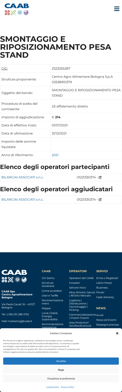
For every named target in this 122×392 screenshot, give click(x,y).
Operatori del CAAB (81, 278)
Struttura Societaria (48, 284)
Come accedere (52, 290)
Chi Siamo (48, 278)
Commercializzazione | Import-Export (82, 316)
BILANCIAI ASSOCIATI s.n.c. (22, 177)
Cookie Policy (52, 387)
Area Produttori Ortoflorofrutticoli (80, 324)
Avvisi (99, 315)
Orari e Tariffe (50, 295)
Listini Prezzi (104, 282)
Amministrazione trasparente (52, 326)
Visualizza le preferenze (61, 378)
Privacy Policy (67, 387)
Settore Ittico (77, 287)
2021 (55, 155)
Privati (100, 292)
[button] (117, 333)
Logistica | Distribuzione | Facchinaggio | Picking (78, 305)
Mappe (46, 308)
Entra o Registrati (107, 278)
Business (102, 287)
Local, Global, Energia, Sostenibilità (50, 316)
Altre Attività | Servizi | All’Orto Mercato (82, 294)
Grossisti (74, 282)
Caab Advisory (105, 297)
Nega (61, 369)
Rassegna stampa (107, 324)
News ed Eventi (106, 319)
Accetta (61, 361)
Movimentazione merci (52, 302)
